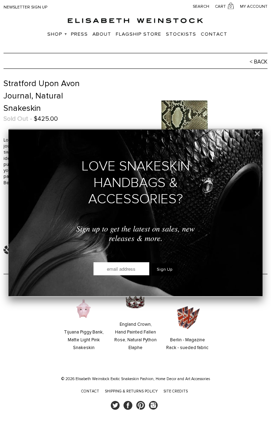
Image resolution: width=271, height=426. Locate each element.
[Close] (257, 133)
